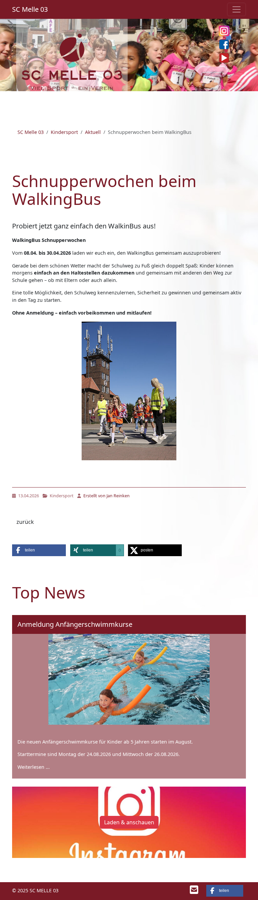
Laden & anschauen (129, 822)
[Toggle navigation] (236, 9)
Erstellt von (106, 496)
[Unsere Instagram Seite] (224, 31)
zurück (25, 522)
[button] (39, 550)
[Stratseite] (72, 61)
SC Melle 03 (30, 9)
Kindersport (64, 132)
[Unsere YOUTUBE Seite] (224, 57)
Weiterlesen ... (33, 767)
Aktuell (93, 132)
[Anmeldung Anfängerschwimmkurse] (129, 679)
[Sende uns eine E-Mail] (194, 891)
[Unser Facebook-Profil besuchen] (224, 44)
